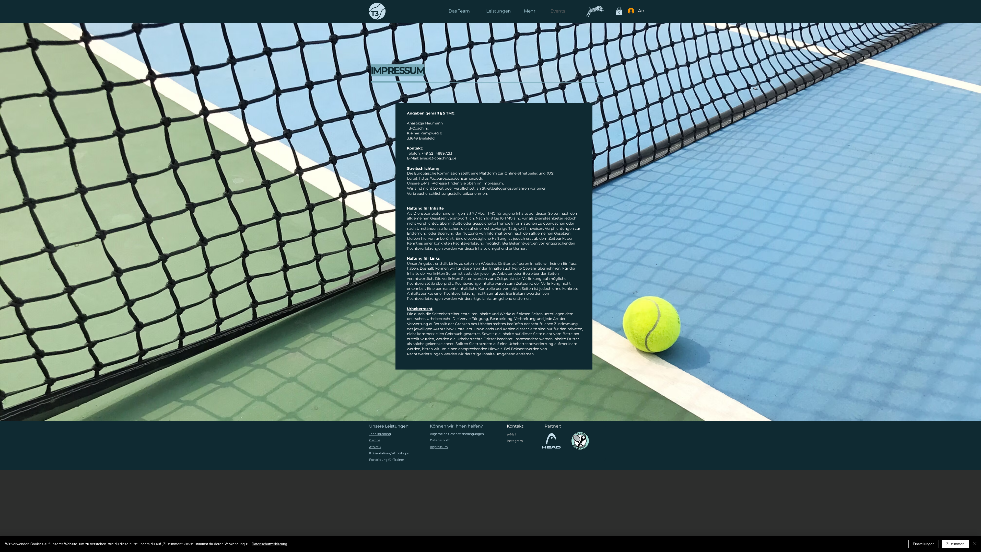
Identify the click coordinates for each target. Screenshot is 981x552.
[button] (566, 11)
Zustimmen (955, 543)
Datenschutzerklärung (269, 543)
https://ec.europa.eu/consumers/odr (450, 178)
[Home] (378, 11)
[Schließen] (975, 544)
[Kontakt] (595, 11)
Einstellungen (924, 543)
